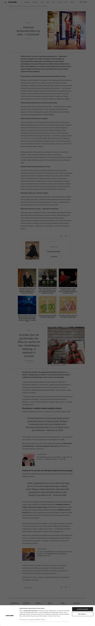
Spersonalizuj (81, 614)
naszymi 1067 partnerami (30, 610)
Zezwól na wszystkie (82, 609)
